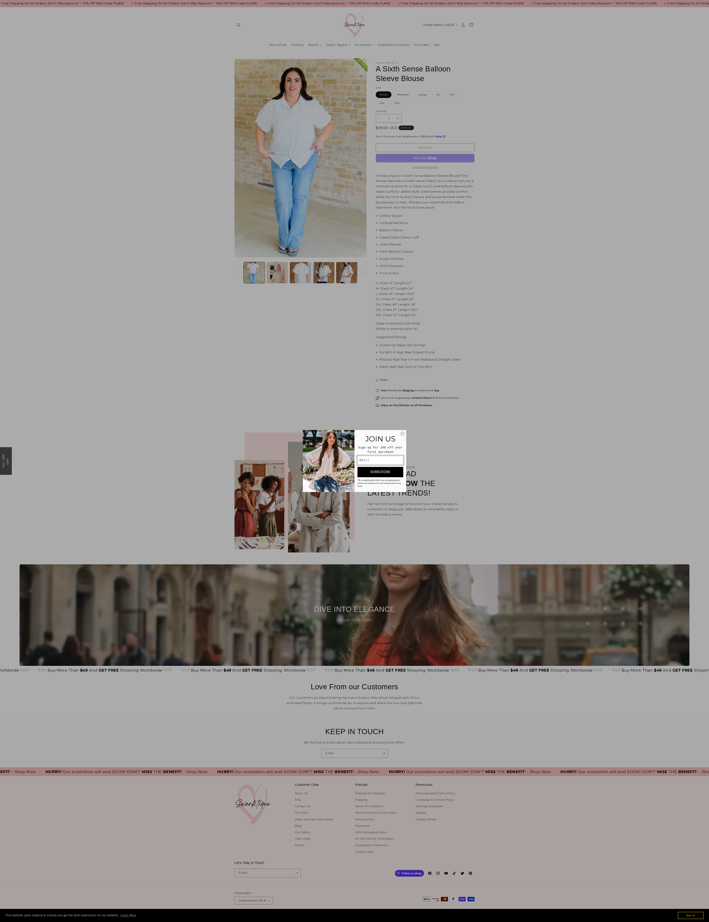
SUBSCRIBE (380, 472)
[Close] (402, 433)
